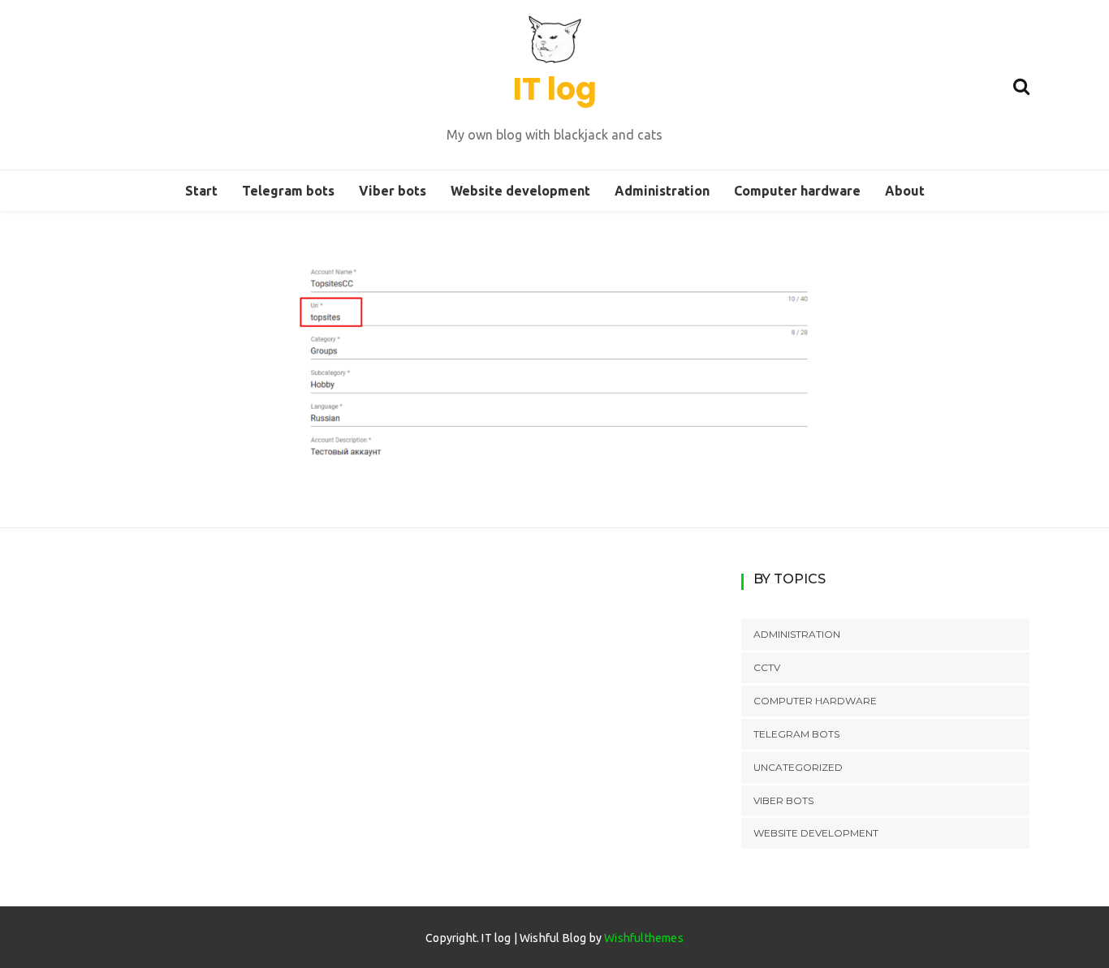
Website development (520, 190)
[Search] (1021, 84)
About (905, 190)
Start (201, 190)
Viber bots (392, 190)
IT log (555, 88)
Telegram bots (288, 190)
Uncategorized (798, 767)
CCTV (766, 667)
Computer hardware (797, 190)
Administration (662, 190)
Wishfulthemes (644, 937)
